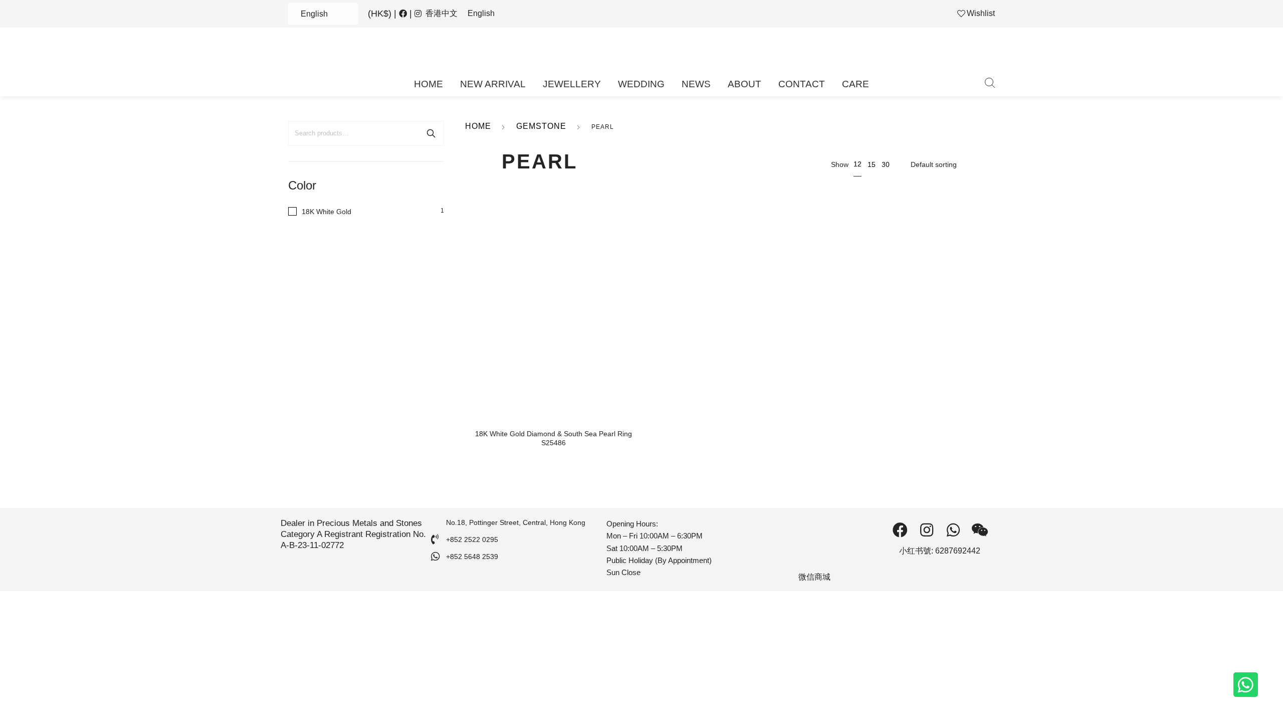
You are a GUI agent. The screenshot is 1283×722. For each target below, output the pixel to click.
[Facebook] (900, 530)
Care (855, 84)
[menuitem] (441, 14)
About (744, 84)
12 (857, 164)
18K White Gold (326, 212)
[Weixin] (980, 530)
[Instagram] (927, 530)
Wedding (641, 84)
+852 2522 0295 (472, 539)
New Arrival (493, 84)
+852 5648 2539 (472, 557)
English (314, 14)
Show (839, 164)
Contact (801, 84)
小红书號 (915, 551)
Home (428, 84)
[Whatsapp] (1245, 684)
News (696, 84)
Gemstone (541, 126)
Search (431, 133)
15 (872, 164)
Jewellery (572, 84)
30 (886, 164)
